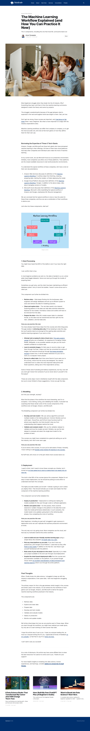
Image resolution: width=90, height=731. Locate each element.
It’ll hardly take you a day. (49, 540)
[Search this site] (84, 3)
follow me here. (49, 637)
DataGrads (7, 720)
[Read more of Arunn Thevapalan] (23, 36)
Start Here (44, 3)
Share (66, 36)
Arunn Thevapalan (31, 35)
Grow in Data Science (26, 13)
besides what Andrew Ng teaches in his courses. (50, 450)
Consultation (58, 3)
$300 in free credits (30, 546)
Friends (65, 3)
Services (51, 3)
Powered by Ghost (81, 720)
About (37, 3)
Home (32, 3)
